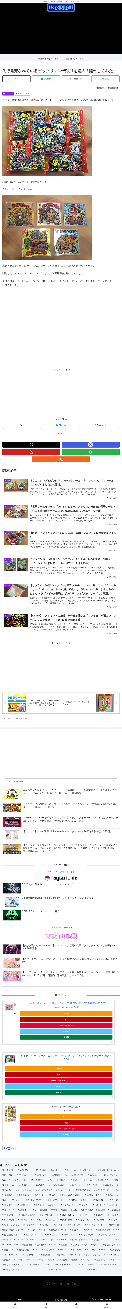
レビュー (9, 93)
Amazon (66, 1013)
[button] (114, 781)
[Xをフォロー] (31, 445)
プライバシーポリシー (100, 1299)
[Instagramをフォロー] (91, 445)
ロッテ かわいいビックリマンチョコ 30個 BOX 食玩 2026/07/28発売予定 (66, 1003)
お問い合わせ (61, 1299)
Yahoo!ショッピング (66, 1025)
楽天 (66, 1019)
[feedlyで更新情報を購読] (91, 452)
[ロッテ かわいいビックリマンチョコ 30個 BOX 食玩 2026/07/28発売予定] (10, 1008)
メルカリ (66, 1031)
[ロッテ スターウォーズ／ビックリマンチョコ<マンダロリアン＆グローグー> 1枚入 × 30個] (10, 1058)
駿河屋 (66, 1037)
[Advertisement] (61, 33)
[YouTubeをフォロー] (31, 452)
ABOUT (21, 1299)
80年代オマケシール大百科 (66, 1106)
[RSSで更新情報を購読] (61, 459)
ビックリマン (23, 93)
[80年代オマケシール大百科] (10, 1113)
